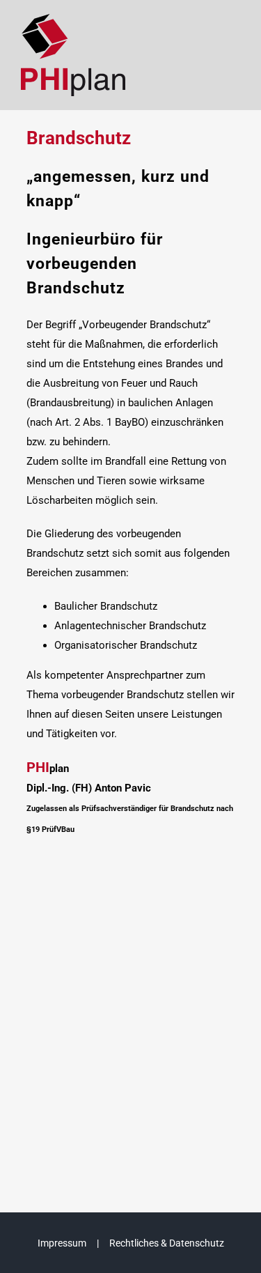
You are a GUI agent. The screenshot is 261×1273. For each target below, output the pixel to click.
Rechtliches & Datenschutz (166, 1243)
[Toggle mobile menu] (232, 38)
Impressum (62, 1243)
